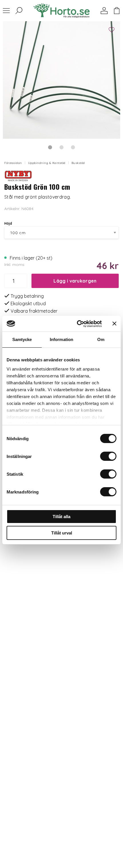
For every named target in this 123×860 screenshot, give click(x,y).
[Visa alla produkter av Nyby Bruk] (18, 176)
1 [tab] (50, 147)
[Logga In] (104, 10)
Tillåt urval (61, 532)
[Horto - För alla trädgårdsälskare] (61, 10)
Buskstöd (78, 163)
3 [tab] (73, 147)
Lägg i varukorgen (74, 281)
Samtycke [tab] (22, 339)
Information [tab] (61, 339)
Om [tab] (100, 339)
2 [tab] (61, 147)
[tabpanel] (61, 80)
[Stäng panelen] (114, 324)
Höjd (8, 223)
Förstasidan (13, 163)
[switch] (108, 456)
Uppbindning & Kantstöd (47, 163)
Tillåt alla (61, 516)
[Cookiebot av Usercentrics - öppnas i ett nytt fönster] (77, 324)
